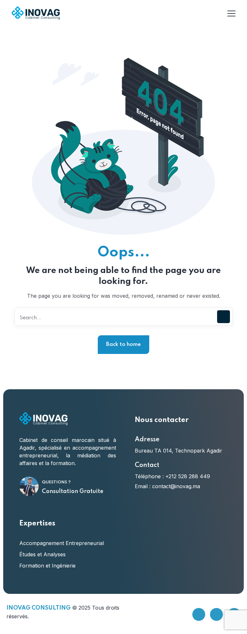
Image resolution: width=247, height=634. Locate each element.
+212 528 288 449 (187, 476)
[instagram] (216, 614)
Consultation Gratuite (72, 491)
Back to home (123, 344)
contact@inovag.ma (176, 486)
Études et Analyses (42, 554)
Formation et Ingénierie (47, 565)
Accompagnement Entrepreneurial (61, 543)
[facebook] (198, 614)
